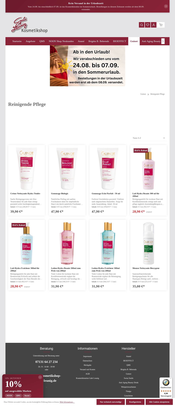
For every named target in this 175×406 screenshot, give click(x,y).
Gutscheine (128, 396)
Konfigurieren (135, 402)
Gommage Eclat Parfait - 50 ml (106, 193)
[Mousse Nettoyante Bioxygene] (148, 243)
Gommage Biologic (59, 193)
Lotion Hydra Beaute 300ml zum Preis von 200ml (66, 269)
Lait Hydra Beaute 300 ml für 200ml (145, 194)
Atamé (128, 356)
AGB (88, 374)
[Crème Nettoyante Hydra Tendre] (26, 168)
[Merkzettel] (147, 25)
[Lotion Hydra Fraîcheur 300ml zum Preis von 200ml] (108, 243)
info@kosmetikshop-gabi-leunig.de (46, 378)
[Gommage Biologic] (67, 168)
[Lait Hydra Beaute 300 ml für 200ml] (148, 168)
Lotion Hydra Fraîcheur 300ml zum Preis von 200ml (106, 269)
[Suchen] (141, 25)
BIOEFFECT (128, 361)
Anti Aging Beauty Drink (128, 383)
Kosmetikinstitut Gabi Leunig (87, 378)
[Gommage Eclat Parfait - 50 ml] (108, 168)
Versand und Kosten (87, 369)
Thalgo (128, 391)
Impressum (87, 356)
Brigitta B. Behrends (128, 369)
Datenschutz (87, 361)
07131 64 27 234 (46, 362)
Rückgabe (87, 365)
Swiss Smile (128, 378)
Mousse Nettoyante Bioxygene (145, 268)
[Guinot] (134, 41)
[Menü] (170, 379)
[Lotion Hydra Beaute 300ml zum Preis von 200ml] (67, 243)
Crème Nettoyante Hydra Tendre (25, 193)
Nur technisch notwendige (110, 402)
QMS (128, 365)
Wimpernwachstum (128, 387)
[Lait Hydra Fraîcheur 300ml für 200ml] (26, 243)
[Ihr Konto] (153, 25)
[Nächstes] (163, 41)
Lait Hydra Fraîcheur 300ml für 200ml (24, 269)
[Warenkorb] (161, 25)
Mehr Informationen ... (67, 402)
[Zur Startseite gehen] (29, 25)
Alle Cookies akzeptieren (159, 402)
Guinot (128, 374)
